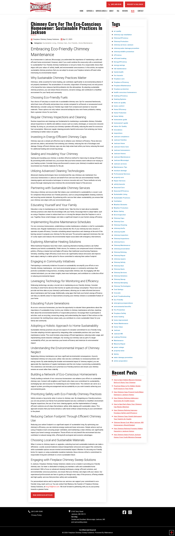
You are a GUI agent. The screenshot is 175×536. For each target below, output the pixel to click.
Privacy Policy (36, 515)
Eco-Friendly (72, 43)
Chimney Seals (119, 269)
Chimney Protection (121, 41)
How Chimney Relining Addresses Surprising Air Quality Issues (126, 399)
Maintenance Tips (120, 167)
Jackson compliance (121, 137)
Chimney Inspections (121, 238)
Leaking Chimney (120, 337)
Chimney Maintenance (122, 245)
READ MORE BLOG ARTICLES (42, 495)
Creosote (117, 293)
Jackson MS (118, 334)
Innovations (118, 130)
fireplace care (119, 79)
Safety (116, 354)
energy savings (119, 65)
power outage (119, 347)
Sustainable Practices (122, 198)
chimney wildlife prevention (124, 52)
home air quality (120, 103)
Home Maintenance (85, 43)
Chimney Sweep (119, 279)
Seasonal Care (119, 187)
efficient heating (120, 58)
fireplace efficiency (121, 82)
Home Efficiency (120, 109)
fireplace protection (121, 89)
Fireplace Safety (120, 313)
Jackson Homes (120, 153)
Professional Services (122, 174)
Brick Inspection (120, 215)
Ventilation (118, 201)
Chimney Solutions (120, 276)
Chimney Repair (119, 255)
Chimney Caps (119, 218)
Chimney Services (120, 272)
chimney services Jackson (123, 45)
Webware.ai (108, 533)
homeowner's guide (121, 123)
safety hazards (119, 184)
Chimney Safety (119, 262)
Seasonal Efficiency (121, 191)
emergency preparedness (123, 303)
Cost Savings (118, 289)
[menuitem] (81, 11)
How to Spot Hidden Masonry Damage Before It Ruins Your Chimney (127, 381)
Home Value (118, 327)
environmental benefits (122, 306)
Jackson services (120, 164)
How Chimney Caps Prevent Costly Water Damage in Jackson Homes (129, 393)
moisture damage (120, 171)
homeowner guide (120, 120)
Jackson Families (120, 140)
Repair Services (119, 181)
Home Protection (120, 113)
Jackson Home (119, 143)
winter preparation (121, 361)
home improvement (121, 320)
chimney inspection (121, 235)
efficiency (118, 55)
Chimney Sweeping (121, 283)
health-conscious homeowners (125, 92)
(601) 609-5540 (116, 4)
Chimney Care (62, 43)
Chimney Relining (120, 252)
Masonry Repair (119, 344)
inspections (118, 133)
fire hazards (118, 75)
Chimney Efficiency (121, 38)
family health (118, 72)
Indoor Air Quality (120, 126)
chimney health (119, 232)
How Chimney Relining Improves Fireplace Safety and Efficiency (125, 411)
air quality (117, 31)
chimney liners (119, 242)
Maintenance (119, 340)
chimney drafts (119, 228)
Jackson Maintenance (122, 157)
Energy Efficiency (120, 62)
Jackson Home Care (121, 147)
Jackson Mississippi (121, 160)
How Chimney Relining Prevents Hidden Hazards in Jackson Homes (128, 430)
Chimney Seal (119, 266)
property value (119, 351)
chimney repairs (120, 259)
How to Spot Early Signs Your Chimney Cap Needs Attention (128, 405)
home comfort (119, 106)
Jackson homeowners (122, 150)
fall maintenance (120, 69)
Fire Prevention (119, 310)
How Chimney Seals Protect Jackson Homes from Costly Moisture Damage (127, 436)
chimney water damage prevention (126, 48)
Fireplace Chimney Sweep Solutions (81, 533)
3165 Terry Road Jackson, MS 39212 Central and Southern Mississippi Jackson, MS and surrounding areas (88, 517)
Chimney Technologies (122, 286)
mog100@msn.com (52, 487)
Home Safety (118, 116)
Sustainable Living (49, 43)
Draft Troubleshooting (122, 296)
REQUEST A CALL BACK (135, 4)
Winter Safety (119, 211)
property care (119, 177)
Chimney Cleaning (120, 225)
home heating (119, 317)
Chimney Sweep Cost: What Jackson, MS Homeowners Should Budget (129, 424)
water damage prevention (123, 357)
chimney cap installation (123, 35)
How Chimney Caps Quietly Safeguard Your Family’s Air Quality (128, 417)
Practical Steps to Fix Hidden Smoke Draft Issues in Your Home (127, 387)
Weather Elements (120, 205)
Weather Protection (121, 208)
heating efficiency (121, 96)
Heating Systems (120, 99)
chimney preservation (122, 249)
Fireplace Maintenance (122, 86)
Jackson (117, 330)
